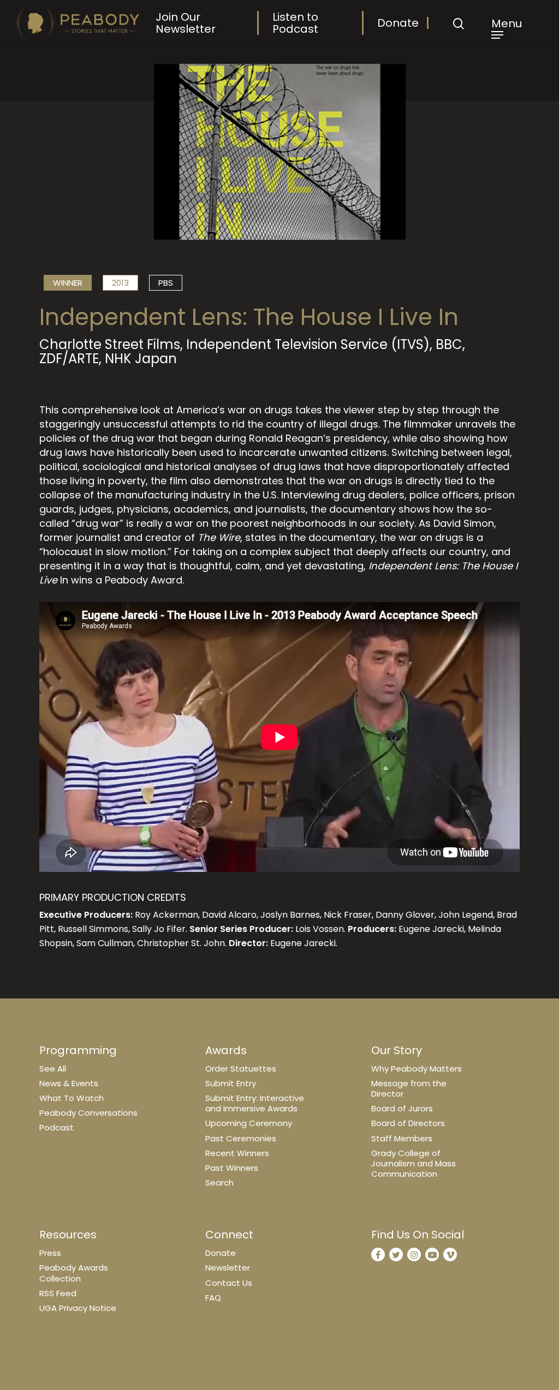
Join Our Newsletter (186, 23)
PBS (165, 282)
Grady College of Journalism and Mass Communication (413, 1163)
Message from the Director (409, 1088)
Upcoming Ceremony (248, 1123)
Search (219, 1182)
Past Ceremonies (240, 1138)
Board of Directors (408, 1123)
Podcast (56, 1127)
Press (50, 1253)
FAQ (213, 1297)
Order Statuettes (240, 1068)
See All (52, 1068)
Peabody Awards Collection (73, 1273)
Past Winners (231, 1168)
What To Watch (71, 1098)
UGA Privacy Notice (77, 1308)
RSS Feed (57, 1293)
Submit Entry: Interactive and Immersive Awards (254, 1103)
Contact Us (228, 1283)
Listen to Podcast (295, 23)
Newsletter (227, 1267)
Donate (398, 23)
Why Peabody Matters (416, 1068)
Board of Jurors (402, 1108)
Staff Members (401, 1138)
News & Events (68, 1083)
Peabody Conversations (88, 1112)
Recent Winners (237, 1153)
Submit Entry (230, 1083)
